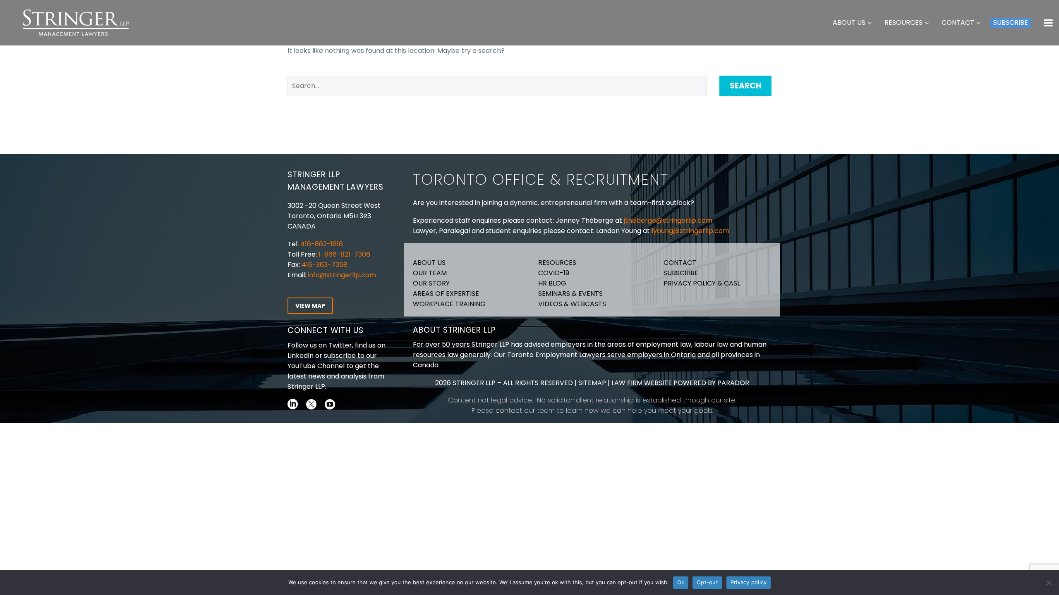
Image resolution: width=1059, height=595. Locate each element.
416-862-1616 (321, 244)
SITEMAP (591, 383)
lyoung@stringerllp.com (690, 231)
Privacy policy (749, 582)
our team (539, 410)
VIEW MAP (310, 306)
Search (745, 85)
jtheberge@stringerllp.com (668, 220)
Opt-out (707, 582)
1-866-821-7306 (344, 254)
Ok (681, 582)
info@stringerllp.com (342, 275)
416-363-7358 (323, 264)
